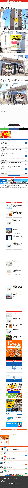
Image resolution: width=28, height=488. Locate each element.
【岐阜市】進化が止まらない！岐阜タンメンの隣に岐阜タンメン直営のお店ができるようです (17, 205)
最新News (5, 3)
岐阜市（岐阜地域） (17, 1)
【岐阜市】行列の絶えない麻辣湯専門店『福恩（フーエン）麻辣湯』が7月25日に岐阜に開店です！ (17, 213)
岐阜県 (11, 7)
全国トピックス (2, 3)
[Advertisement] (14, 196)
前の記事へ (5, 127)
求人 (7, 3)
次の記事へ (23, 127)
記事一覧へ (14, 127)
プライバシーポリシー (7, 478)
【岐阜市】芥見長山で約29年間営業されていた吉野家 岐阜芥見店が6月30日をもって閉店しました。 (17, 229)
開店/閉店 (9, 3)
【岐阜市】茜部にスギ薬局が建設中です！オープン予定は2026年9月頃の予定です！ (17, 221)
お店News (12, 3)
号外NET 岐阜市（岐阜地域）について (15, 478)
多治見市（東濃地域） (8, 375)
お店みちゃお (15, 3)
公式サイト (5, 111)
